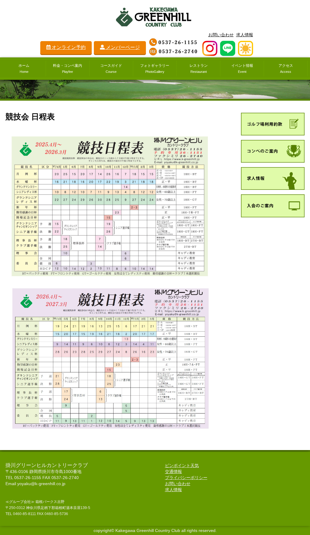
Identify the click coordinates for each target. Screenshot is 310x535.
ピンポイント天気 (182, 465)
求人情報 (244, 34)
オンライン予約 (68, 47)
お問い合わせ (221, 34)
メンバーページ (122, 47)
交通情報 (173, 471)
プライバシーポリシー (186, 477)
